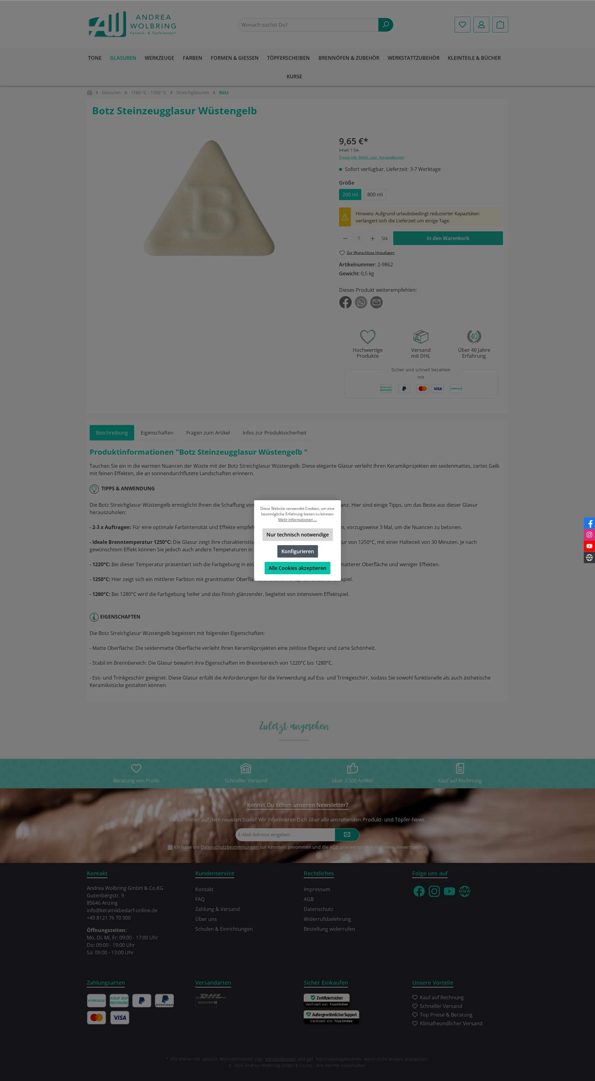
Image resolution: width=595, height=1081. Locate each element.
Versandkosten (280, 1059)
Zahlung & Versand (217, 909)
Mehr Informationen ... (297, 519)
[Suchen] (385, 25)
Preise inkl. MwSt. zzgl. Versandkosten (371, 157)
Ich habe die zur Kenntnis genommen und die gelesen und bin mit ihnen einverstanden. (300, 847)
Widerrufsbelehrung (327, 919)
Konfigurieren (297, 551)
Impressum (317, 889)
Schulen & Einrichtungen (224, 929)
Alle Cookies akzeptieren (297, 568)
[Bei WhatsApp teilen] (361, 302)
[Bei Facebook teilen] (345, 302)
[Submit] (347, 835)
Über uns (206, 919)
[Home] (89, 92)
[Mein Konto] (481, 25)
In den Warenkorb (448, 238)
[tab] (112, 432)
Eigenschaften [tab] (157, 432)
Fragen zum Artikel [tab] (208, 432)
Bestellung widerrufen (329, 929)
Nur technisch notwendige (298, 534)
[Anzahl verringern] (345, 238)
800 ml (375, 194)
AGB (334, 847)
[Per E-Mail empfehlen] (376, 302)
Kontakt (204, 889)
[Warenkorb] (500, 25)
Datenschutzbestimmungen (229, 847)
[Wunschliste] (462, 25)
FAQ (200, 899)
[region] (209, 208)
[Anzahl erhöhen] (372, 238)
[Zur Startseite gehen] (133, 24)
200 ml (350, 194)
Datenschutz (318, 909)
